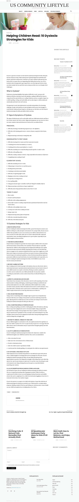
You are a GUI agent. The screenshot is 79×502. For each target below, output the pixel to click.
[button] (70, 11)
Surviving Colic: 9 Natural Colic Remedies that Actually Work (16, 434)
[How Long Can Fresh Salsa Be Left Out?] (33, 493)
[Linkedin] (61, 53)
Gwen (10, 43)
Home (35, 11)
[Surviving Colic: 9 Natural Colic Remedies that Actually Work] (17, 421)
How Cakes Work (40, 479)
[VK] (75, 53)
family (8, 392)
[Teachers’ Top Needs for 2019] (56, 63)
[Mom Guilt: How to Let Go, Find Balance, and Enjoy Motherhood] (62, 421)
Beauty (20, 11)
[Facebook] (55, 53)
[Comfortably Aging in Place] (33, 487)
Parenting (9, 32)
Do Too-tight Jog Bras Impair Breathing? (60, 412)
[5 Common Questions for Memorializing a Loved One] (56, 107)
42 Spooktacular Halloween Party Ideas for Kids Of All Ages (39, 434)
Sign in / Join (9, 0)
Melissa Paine (56, 65)
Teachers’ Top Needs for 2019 (66, 61)
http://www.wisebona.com (20, 400)
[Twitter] (58, 53)
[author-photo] (9, 440)
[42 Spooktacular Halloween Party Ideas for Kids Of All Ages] (39, 421)
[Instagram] (11, 491)
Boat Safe (62, 120)
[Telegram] (69, 53)
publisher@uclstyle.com (16, 487)
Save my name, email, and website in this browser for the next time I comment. (24, 465)
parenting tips (15, 392)
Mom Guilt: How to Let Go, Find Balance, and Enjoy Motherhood (62, 434)
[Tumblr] (66, 53)
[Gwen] (7, 43)
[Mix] (72, 53)
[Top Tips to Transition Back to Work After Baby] (56, 77)
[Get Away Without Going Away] (56, 92)
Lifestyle (40, 11)
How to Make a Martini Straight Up (16, 412)
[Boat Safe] (56, 122)
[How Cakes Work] (33, 481)
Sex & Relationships (55, 11)
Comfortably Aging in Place (42, 485)
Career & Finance (28, 11)
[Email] (64, 53)
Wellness (46, 11)
